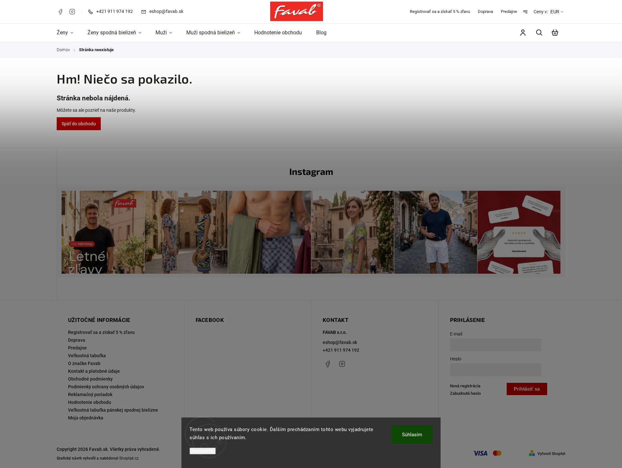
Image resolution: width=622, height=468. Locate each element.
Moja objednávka (85, 417)
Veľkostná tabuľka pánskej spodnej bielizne (113, 410)
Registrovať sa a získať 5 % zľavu (440, 11)
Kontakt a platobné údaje (94, 371)
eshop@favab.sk (340, 342)
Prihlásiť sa (527, 389)
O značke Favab (84, 363)
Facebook (60, 11)
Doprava (485, 11)
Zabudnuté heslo (465, 393)
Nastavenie (202, 451)
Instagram (72, 11)
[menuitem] (68, 33)
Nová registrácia (465, 385)
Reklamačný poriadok (90, 394)
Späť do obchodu (79, 123)
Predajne (509, 11)
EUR (554, 11)
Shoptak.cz (129, 458)
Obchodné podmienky (90, 379)
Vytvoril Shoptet (551, 453)
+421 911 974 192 (341, 350)
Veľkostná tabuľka (87, 355)
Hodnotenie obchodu (89, 402)
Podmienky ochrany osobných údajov (106, 386)
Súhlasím (412, 435)
